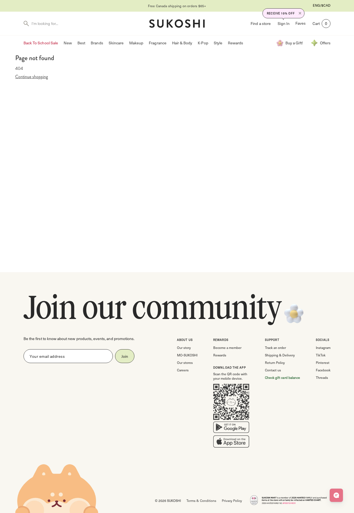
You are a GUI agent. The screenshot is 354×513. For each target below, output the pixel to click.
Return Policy (275, 362)
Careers (183, 369)
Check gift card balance (282, 377)
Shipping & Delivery (280, 355)
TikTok (321, 355)
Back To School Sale (41, 43)
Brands (97, 43)
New (68, 43)
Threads (322, 377)
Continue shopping (31, 77)
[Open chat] (336, 495)
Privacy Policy (232, 500)
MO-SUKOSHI (187, 355)
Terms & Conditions (201, 500)
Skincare (116, 43)
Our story (184, 347)
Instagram (323, 347)
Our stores (185, 362)
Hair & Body (182, 43)
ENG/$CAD (321, 5)
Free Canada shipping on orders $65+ (177, 5)
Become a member (227, 347)
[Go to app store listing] (231, 442)
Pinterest (322, 362)
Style (218, 43)
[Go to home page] (176, 23)
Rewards (235, 43)
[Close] (300, 13)
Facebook (323, 369)
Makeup (136, 43)
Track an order (275, 347)
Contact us (273, 369)
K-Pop (203, 43)
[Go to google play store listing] (231, 428)
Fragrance (157, 43)
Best (81, 43)
